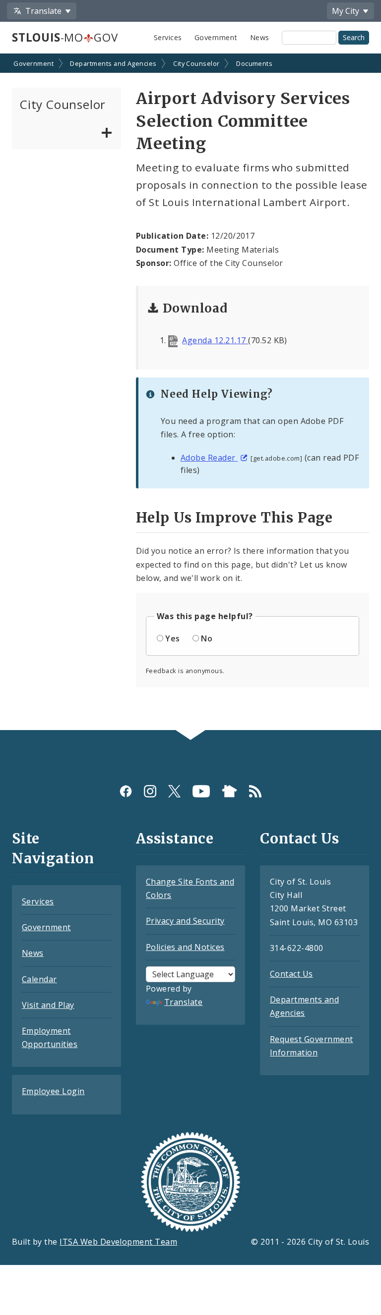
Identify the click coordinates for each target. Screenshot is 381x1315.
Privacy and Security (185, 920)
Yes (172, 638)
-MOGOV (65, 37)
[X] (174, 791)
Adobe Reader (209, 457)
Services (168, 37)
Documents (254, 63)
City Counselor (196, 63)
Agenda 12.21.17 (215, 340)
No (206, 638)
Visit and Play (48, 1004)
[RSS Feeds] (255, 791)
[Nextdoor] (229, 791)
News (259, 37)
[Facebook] (126, 791)
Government (216, 37)
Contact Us (291, 973)
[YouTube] (201, 791)
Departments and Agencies (113, 63)
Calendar (39, 979)
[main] (190, 393)
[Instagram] (150, 791)
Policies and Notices (185, 947)
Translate (183, 1002)
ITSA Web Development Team (118, 1241)
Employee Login (53, 1091)
